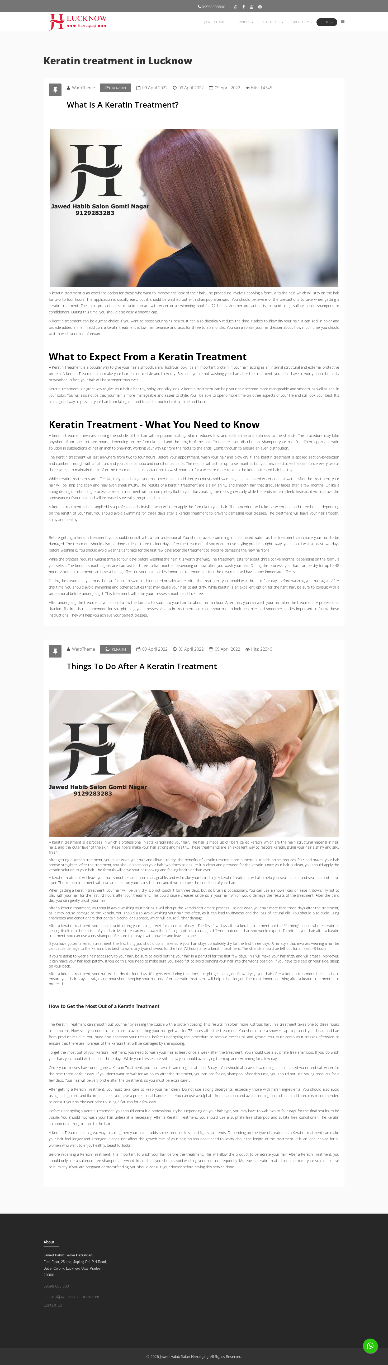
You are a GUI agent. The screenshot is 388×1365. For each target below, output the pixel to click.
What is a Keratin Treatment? (123, 104)
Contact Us (53, 1305)
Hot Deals (271, 22)
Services (242, 22)
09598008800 (213, 6)
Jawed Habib (215, 22)
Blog (325, 22)
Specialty (300, 22)
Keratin (119, 87)
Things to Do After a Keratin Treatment (142, 666)
